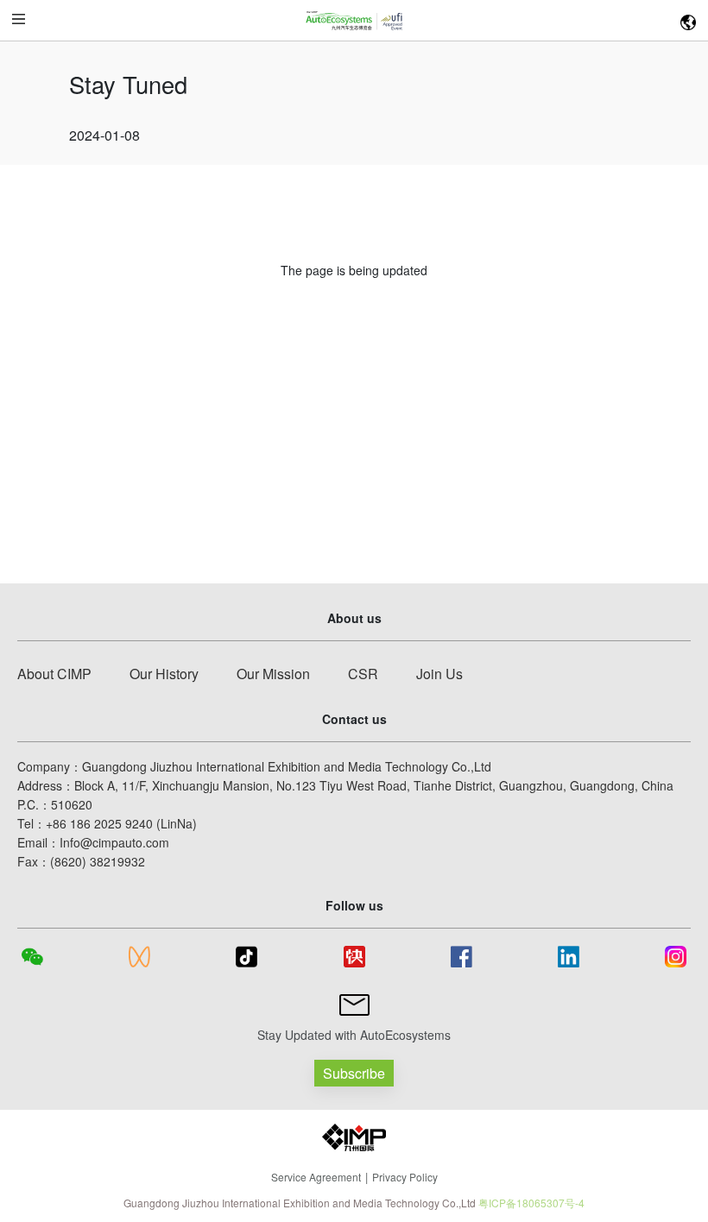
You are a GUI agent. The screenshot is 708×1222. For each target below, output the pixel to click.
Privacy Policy (405, 1176)
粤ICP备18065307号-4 (531, 1202)
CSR (363, 673)
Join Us (439, 673)
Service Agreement (316, 1176)
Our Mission (273, 673)
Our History (164, 673)
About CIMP (54, 673)
